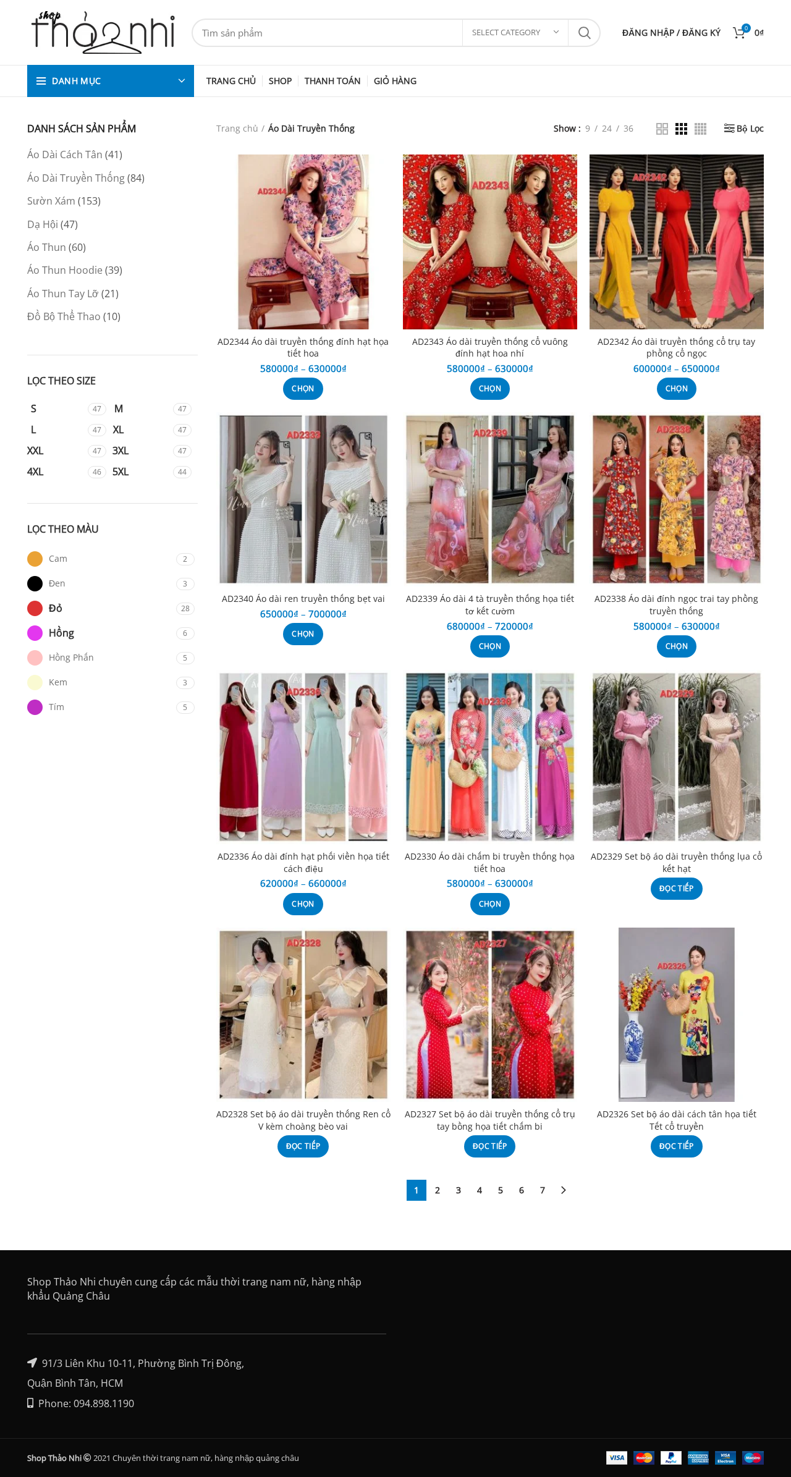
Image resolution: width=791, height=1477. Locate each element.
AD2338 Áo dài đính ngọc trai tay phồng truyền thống (676, 605)
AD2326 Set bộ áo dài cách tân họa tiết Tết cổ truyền (676, 1120)
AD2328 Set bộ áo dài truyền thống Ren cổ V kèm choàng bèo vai (303, 1120)
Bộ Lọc (750, 128)
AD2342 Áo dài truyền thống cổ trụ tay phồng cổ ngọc (676, 348)
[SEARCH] (584, 33)
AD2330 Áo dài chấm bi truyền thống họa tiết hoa (490, 862)
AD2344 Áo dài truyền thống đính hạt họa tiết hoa (303, 348)
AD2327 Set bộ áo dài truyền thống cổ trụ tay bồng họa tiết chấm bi (490, 1120)
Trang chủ (237, 128)
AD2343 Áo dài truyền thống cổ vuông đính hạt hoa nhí (490, 348)
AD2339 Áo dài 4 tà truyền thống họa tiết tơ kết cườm (490, 605)
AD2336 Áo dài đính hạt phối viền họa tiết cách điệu (303, 862)
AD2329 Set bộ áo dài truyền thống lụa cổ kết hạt (676, 862)
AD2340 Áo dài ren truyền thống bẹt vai (303, 598)
